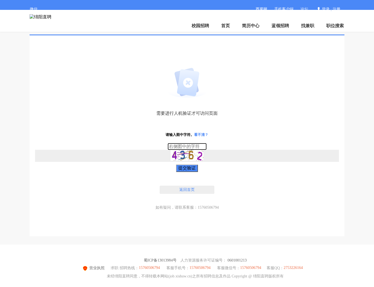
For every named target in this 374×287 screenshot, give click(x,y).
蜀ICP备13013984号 (160, 260)
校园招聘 (200, 25)
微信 (34, 9)
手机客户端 (284, 9)
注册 (336, 9)
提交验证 (187, 168)
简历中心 (251, 25)
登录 (326, 9)
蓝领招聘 (280, 25)
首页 (225, 25)
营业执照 (97, 268)
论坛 (304, 9)
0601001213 (237, 260)
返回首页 (187, 190)
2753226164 (293, 268)
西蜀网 (261, 9)
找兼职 (307, 25)
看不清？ (201, 135)
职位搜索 (335, 25)
